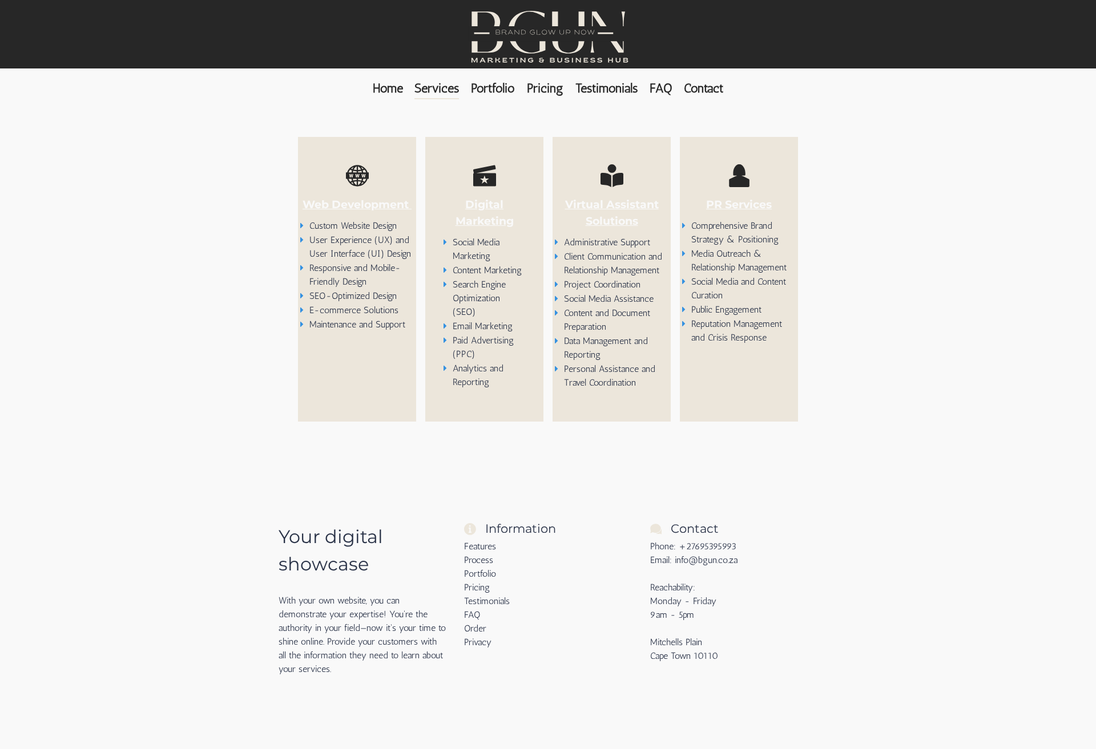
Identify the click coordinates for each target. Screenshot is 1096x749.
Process (478, 559)
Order (475, 628)
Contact (703, 88)
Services (436, 88)
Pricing (545, 88)
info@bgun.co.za (706, 559)
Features (480, 546)
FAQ (661, 88)
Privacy (477, 642)
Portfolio (493, 88)
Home (388, 88)
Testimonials (606, 88)
